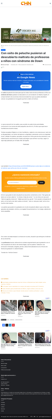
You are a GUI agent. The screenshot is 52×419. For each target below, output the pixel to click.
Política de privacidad (5, 369)
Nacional (3, 408)
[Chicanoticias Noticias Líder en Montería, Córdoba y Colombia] (26, 3)
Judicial (2, 406)
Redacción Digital (5, 64)
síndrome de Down (18, 319)
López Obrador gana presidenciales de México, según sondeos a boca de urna (22, 288)
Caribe (2, 411)
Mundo (6, 45)
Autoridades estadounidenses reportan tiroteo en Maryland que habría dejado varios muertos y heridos (23, 283)
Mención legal (4, 363)
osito (8, 319)
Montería (3, 404)
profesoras (12, 319)
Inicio (3, 45)
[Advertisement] (26, 16)
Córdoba (3, 402)
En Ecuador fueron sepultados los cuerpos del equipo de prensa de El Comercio (23, 286)
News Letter (3, 365)
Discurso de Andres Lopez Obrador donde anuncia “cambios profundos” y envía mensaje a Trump (22, 291)
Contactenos (4, 367)
